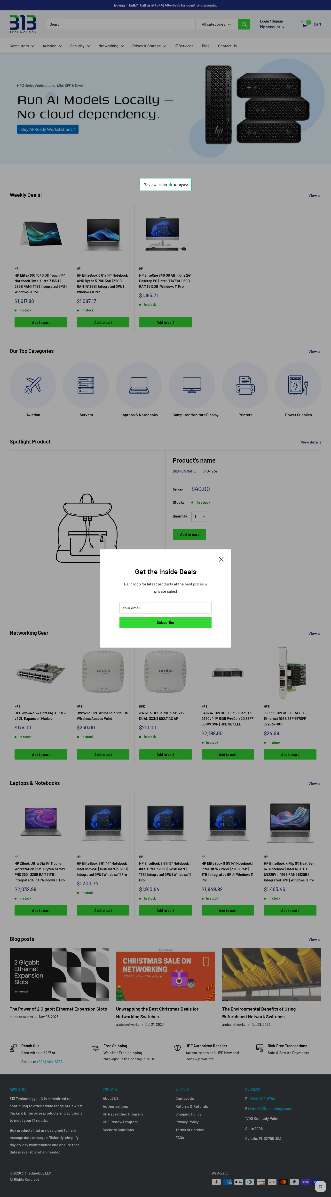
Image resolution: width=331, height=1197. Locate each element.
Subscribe (165, 622)
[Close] (221, 558)
